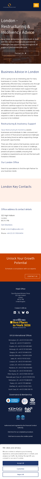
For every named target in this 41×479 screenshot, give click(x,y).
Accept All (20, 463)
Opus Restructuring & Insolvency (13, 130)
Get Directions (6, 225)
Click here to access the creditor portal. (20, 436)
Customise (20, 469)
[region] (20, 461)
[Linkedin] (14, 312)
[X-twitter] (19, 312)
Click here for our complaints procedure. (20, 432)
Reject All (20, 474)
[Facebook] (27, 312)
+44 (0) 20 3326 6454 (15, 233)
